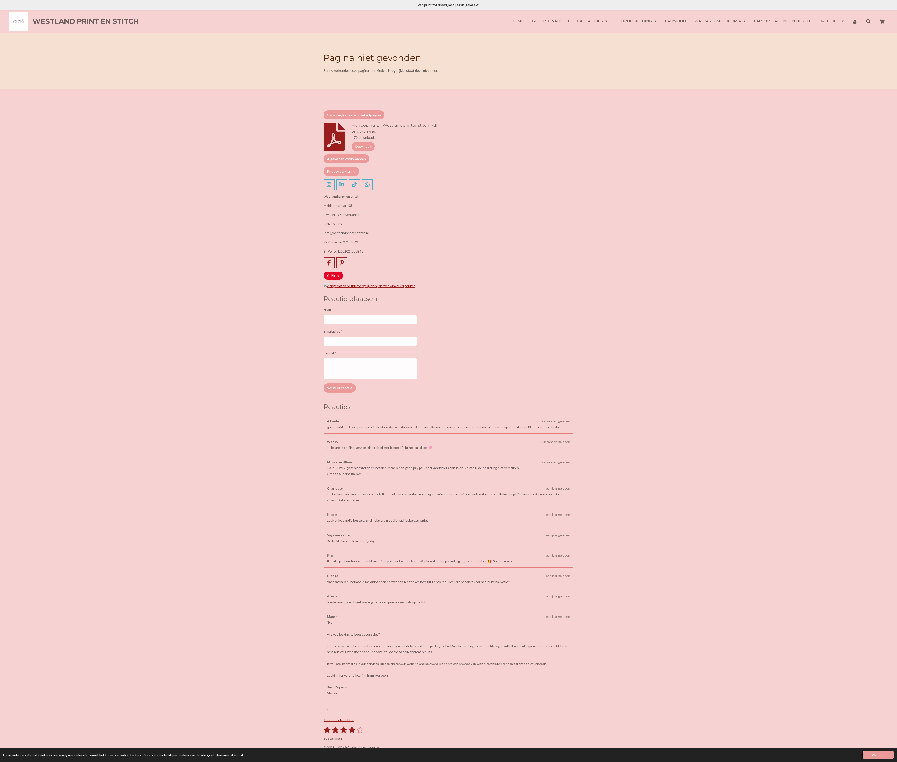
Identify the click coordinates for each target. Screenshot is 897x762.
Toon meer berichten (339, 720)
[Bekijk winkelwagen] (882, 21)
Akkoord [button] (878, 755)
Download (363, 146)
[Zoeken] (868, 21)
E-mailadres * (333, 331)
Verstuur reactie (339, 388)
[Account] (854, 21)
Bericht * (330, 353)
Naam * (329, 310)
